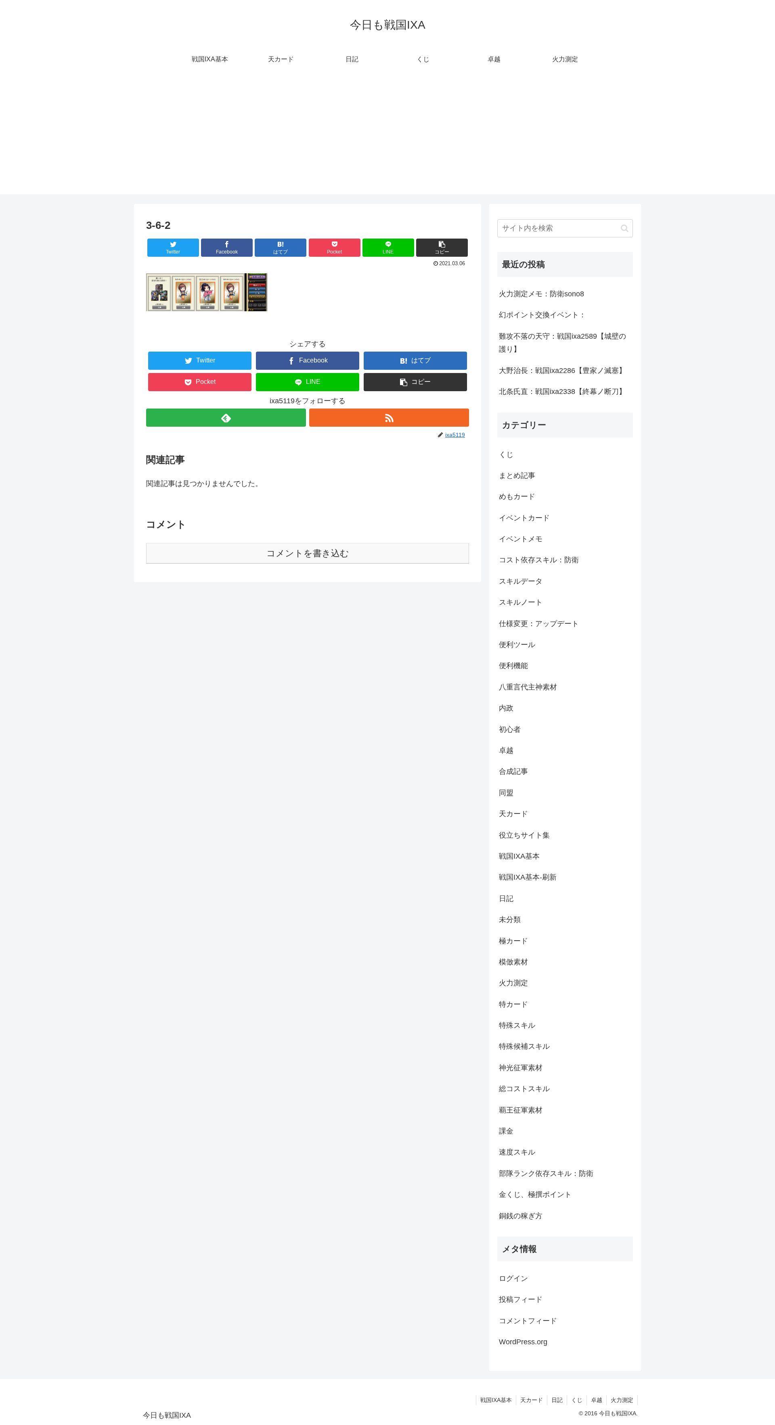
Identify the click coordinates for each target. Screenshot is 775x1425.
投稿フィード (520, 1299)
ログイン (513, 1278)
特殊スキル (517, 1025)
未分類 (510, 920)
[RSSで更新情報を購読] (389, 418)
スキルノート (520, 602)
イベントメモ (520, 539)
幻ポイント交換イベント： (542, 315)
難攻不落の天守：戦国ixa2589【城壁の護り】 (562, 342)
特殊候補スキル (524, 1046)
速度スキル (517, 1152)
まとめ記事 (517, 476)
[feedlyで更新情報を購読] (226, 418)
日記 (506, 899)
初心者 (510, 729)
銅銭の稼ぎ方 (520, 1216)
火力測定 (513, 983)
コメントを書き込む (307, 553)
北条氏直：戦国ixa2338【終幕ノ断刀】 (562, 392)
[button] (442, 248)
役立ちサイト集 (524, 835)
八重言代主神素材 (528, 687)
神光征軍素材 (520, 1068)
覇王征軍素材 (520, 1110)
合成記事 (513, 771)
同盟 (506, 793)
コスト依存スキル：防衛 (539, 560)
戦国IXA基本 (519, 856)
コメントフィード (528, 1321)
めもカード (517, 496)
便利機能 (513, 666)
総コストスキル (524, 1089)
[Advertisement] (387, 137)
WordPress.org (523, 1342)
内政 (506, 708)
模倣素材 (513, 962)
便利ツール (517, 645)
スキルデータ (520, 581)
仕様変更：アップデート (539, 624)
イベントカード (524, 518)
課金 (506, 1131)
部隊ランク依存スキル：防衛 (546, 1173)
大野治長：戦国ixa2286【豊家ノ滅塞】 (562, 371)
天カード (513, 814)
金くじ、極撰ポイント (535, 1194)
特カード (513, 1004)
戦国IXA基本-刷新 (528, 877)
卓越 (506, 750)
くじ (506, 455)
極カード (513, 941)
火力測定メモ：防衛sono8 (541, 294)
